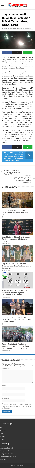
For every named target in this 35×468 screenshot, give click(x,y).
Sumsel (3, 431)
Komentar (6, 369)
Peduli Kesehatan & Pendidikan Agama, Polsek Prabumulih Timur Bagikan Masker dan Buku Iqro (15, 346)
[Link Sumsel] (17, 4)
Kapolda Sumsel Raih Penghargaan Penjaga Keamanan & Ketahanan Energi (16, 239)
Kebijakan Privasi (6, 451)
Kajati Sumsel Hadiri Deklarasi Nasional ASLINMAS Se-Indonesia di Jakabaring (16, 266)
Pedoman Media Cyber (8, 457)
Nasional (3, 436)
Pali (1, 434)
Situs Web (5, 398)
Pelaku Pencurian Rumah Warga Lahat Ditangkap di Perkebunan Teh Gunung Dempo (16, 319)
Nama (4, 386)
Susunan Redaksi (6, 448)
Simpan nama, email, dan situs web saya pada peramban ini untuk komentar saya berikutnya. (17, 406)
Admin (5, 28)
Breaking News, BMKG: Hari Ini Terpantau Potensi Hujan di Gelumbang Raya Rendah (14, 292)
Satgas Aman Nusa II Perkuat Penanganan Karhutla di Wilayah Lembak (15, 212)
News (20, 28)
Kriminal (3, 439)
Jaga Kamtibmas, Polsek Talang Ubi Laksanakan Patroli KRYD (12, 171)
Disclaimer (4, 459)
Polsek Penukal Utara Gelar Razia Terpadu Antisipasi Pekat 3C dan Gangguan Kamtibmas (22, 179)
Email (4, 392)
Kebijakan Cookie (6, 454)
